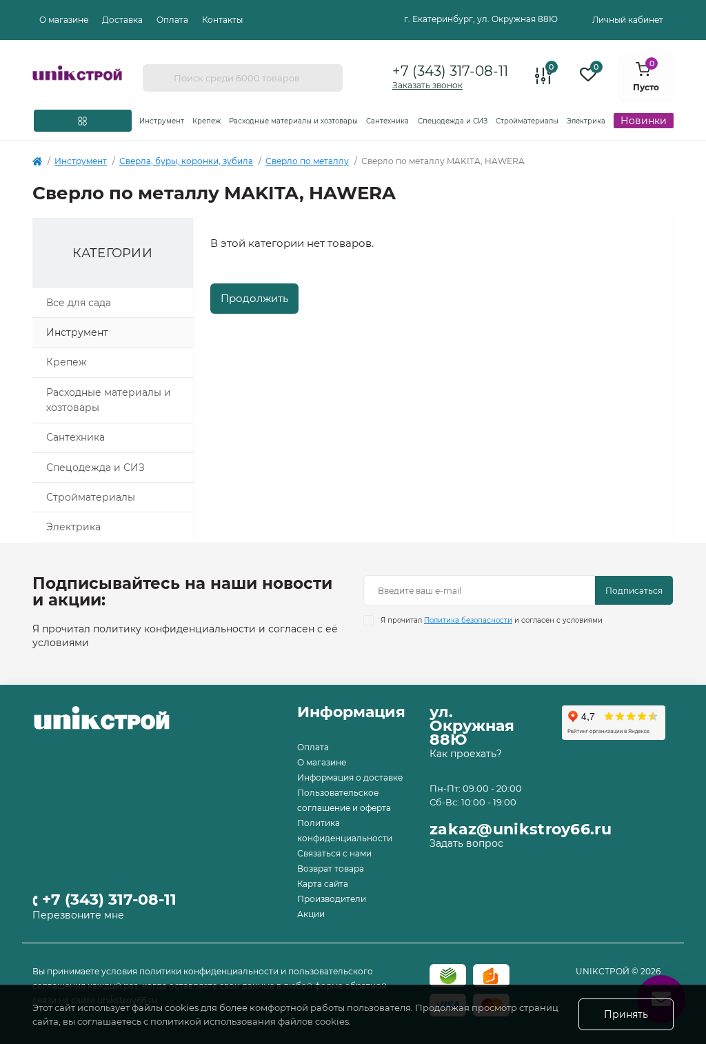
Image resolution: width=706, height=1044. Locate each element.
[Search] (158, 78)
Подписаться (634, 590)
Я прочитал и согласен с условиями (492, 620)
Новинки (644, 121)
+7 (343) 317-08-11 (450, 71)
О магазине (63, 19)
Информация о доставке (350, 777)
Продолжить (254, 298)
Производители (331, 899)
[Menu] (82, 120)
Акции (311, 914)
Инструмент (80, 161)
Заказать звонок (427, 85)
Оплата (172, 19)
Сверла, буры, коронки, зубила (186, 161)
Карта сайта (322, 884)
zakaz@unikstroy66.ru (521, 829)
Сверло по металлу (307, 161)
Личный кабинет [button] (627, 19)
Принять (626, 1014)
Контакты (222, 19)
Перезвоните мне (78, 915)
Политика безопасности (468, 620)
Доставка (122, 19)
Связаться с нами (334, 853)
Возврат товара (330, 868)
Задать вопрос (466, 843)
